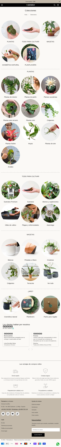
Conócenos (34, 407)
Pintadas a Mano (30, 260)
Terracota (30, 283)
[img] (31, 326)
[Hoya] (30, 131)
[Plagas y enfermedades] (30, 213)
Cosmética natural (10, 317)
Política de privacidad (6, 428)
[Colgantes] (50, 108)
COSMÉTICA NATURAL (10, 65)
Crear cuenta (35, 415)
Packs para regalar (50, 317)
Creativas (50, 260)
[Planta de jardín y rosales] (30, 85)
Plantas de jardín (30, 97)
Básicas (10, 260)
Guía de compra (36, 404)
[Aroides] (10, 155)
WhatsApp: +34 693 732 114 (20, 409)
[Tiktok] (17, 414)
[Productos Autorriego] (50, 213)
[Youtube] (13, 414)
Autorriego (50, 225)
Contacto (34, 410)
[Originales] (50, 248)
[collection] (10, 30)
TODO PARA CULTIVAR (30, 42)
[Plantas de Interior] (10, 85)
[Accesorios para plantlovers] (30, 305)
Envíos (3, 423)
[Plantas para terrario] (10, 108)
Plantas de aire (50, 143)
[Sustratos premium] (10, 190)
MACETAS (50, 42)
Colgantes (50, 120)
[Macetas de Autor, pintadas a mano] (30, 248)
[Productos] (30, 30)
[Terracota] (30, 271)
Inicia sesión (35, 412)
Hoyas (30, 143)
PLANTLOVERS (30, 65)
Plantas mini (30, 120)
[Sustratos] (30, 190)
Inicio (26, 14)
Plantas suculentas (50, 97)
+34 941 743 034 (6, 409)
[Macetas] (50, 30)
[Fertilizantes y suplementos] (50, 190)
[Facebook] (3, 414)
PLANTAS (10, 42)
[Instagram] (8, 414)
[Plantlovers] (30, 53)
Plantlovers (30, 317)
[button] (58, 5)
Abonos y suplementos (50, 202)
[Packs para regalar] (50, 305)
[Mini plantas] (30, 108)
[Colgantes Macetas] (10, 271)
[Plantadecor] (30, 5)
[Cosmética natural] (10, 53)
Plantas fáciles (10, 143)
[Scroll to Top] (58, 438)
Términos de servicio (6, 425)
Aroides (10, 167)
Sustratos (30, 202)
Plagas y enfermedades (30, 225)
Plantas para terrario (10, 120)
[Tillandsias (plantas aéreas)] (50, 131)
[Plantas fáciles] (10, 131)
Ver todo (50, 283)
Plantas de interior (10, 97)
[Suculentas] (50, 85)
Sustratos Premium (10, 202)
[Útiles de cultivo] (10, 213)
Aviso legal (4, 431)
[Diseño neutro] (10, 248)
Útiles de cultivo (10, 225)
